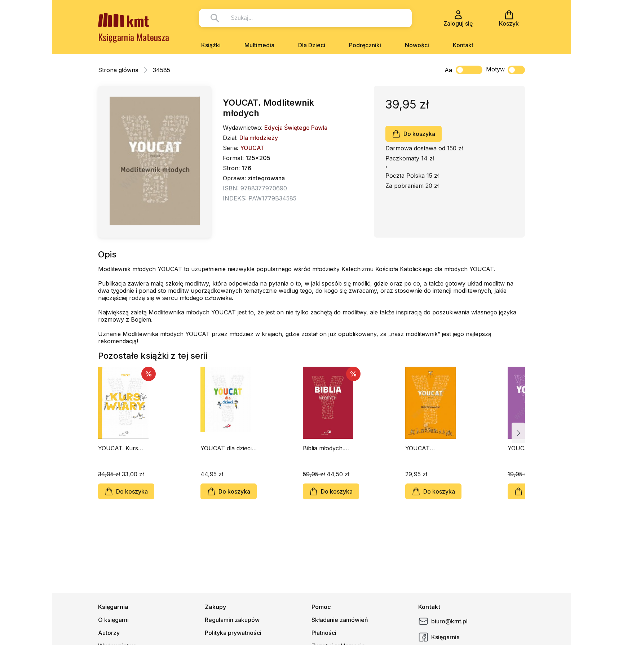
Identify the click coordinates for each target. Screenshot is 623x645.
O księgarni (113, 619)
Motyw (495, 69)
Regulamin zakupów (232, 619)
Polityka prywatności (233, 632)
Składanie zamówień (340, 619)
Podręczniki (365, 45)
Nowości (417, 45)
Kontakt (463, 45)
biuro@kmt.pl (449, 621)
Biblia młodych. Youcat (323, 448)
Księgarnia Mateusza (133, 37)
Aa (448, 70)
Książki (211, 45)
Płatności (324, 632)
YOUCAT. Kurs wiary (118, 448)
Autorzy (109, 632)
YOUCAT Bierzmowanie (424, 448)
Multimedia (259, 45)
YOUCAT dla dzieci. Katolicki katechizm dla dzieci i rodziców (227, 448)
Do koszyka (419, 133)
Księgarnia (445, 637)
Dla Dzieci (311, 45)
